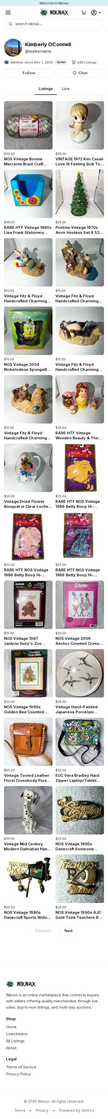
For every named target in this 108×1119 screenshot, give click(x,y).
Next (69, 931)
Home (11, 1026)
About (11, 1047)
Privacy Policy (18, 1074)
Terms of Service (21, 1067)
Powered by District (76, 1110)
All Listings (15, 1040)
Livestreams (17, 1033)
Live (65, 89)
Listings (46, 89)
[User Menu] (96, 12)
